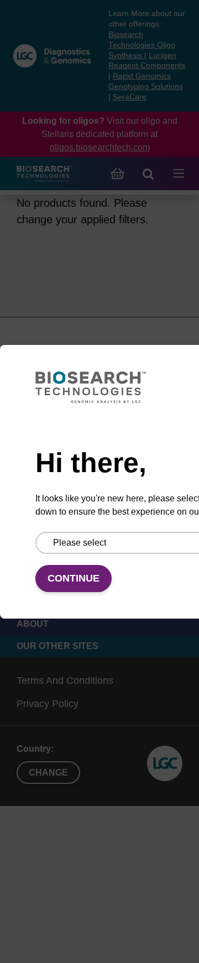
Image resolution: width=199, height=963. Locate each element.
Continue (74, 578)
